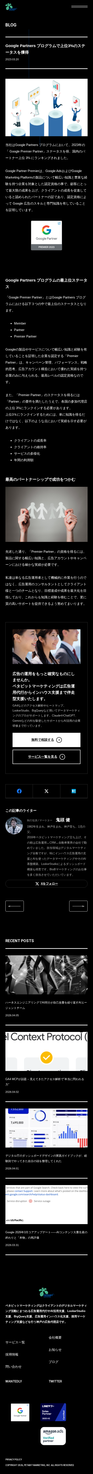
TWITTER (55, 1381)
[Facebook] (19, 791)
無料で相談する (42, 739)
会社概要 (55, 1338)
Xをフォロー (49, 883)
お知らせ (55, 1350)
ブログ (53, 1362)
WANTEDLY (13, 1381)
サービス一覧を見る (42, 756)
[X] (46, 791)
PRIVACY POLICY (13, 1459)
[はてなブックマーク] (73, 791)
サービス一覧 (15, 1342)
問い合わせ (13, 1367)
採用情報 (11, 1354)
